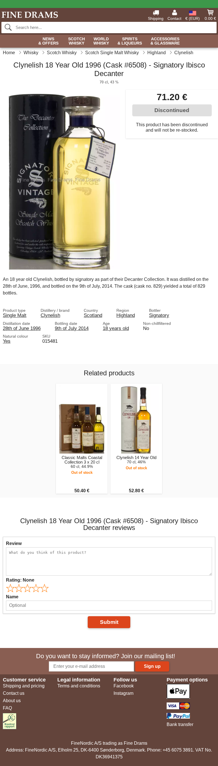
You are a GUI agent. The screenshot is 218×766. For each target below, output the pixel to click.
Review (14, 543)
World (101, 41)
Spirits (130, 41)
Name (12, 596)
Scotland (93, 315)
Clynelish (50, 315)
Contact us (13, 693)
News (48, 41)
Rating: (20, 580)
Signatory (159, 315)
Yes (7, 341)
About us (12, 700)
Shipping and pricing (24, 685)
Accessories (165, 41)
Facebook (124, 685)
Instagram (123, 693)
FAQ (7, 708)
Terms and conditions (78, 685)
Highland (125, 315)
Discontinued (171, 110)
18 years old (116, 328)
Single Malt (14, 315)
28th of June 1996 (22, 328)
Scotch (76, 41)
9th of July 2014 (72, 328)
